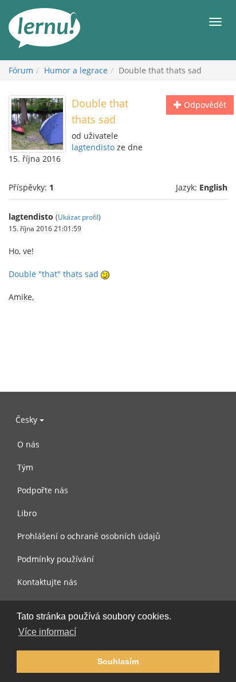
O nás (28, 444)
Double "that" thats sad (54, 273)
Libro (27, 513)
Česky (27, 419)
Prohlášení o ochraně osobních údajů (88, 536)
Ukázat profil (78, 216)
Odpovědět (204, 104)
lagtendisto (93, 147)
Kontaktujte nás (47, 581)
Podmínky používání (55, 559)
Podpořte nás (42, 490)
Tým (25, 467)
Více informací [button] (47, 632)
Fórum (21, 70)
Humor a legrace (76, 70)
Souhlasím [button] (118, 661)
